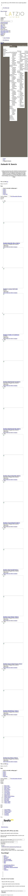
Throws (11, 107)
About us (6, 858)
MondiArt (5, 243)
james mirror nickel (4, 30)
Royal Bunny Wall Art (13, 757)
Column (2, 33)
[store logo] (15, 17)
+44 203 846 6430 (5, 846)
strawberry (3, 27)
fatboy (2, 26)
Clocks (11, 115)
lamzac (2, 34)
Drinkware (19, 51)
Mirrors (11, 106)
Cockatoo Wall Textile (13, 289)
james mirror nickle (4, 31)
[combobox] (7, 21)
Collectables (6, 45)
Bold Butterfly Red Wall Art (14, 381)
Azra (4, 54)
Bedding (11, 116)
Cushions (11, 89)
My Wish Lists (6, 7)
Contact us (6, 869)
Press (5, 861)
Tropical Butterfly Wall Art (14, 522)
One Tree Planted (7, 859)
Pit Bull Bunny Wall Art (13, 710)
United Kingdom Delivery (9, 865)
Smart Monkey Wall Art (13, 616)
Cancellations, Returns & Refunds (11, 867)
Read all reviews (4, 826)
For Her (26, 51)
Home (4, 158)
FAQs (5, 868)
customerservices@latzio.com (15, 846)
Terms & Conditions (8, 860)
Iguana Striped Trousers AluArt (15, 663)
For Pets (26, 69)
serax (2, 28)
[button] (6, 246)
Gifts (26, 45)
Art (3, 159)
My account (6, 856)
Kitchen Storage (20, 79)
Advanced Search (4, 22)
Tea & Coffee (20, 96)
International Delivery (8, 866)
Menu (2, 43)
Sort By (2, 196)
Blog (5, 862)
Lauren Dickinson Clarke (5, 50)
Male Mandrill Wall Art (13, 569)
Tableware (19, 90)
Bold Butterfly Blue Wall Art (14, 428)
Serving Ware (20, 81)
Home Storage (12, 100)
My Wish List (6, 40)
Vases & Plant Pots (13, 52)
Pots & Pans (19, 80)
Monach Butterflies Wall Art (14, 475)
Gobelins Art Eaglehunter (13, 334)
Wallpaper (12, 108)
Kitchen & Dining (21, 45)
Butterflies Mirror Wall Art (14, 243)
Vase (1, 24)
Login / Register (6, 37)
